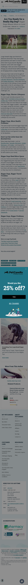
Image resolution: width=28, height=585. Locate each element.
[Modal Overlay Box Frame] (14, 292)
